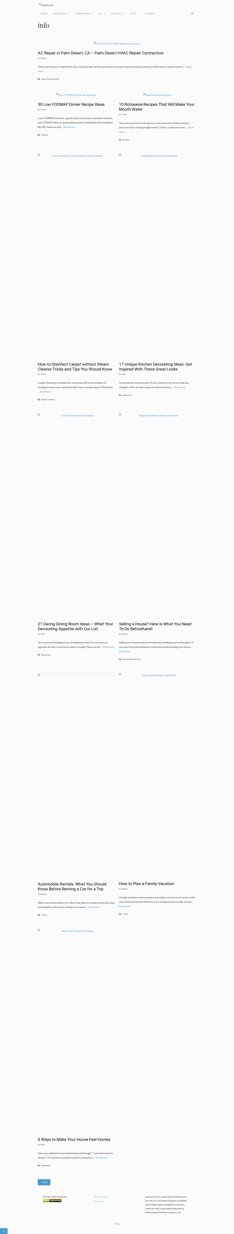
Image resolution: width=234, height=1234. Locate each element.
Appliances (59, 13)
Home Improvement (50, 79)
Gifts (133, 13)
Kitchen (116, 13)
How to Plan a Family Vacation (146, 883)
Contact (150, 13)
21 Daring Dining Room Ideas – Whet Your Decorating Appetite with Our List (75, 626)
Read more (69, 126)
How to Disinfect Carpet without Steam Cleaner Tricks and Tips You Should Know (75, 366)
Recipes (125, 139)
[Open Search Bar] (192, 13)
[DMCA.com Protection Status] (52, 1201)
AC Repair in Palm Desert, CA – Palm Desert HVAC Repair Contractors (100, 53)
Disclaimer (99, 1201)
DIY (100, 13)
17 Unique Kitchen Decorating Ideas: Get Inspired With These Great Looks (155, 366)
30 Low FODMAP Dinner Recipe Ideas (71, 104)
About (44, 13)
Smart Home (82, 13)
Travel (44, 915)
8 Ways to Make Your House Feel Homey (74, 1139)
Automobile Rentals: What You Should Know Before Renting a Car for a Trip (72, 886)
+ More (44, 1182)
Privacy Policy (101, 1196)
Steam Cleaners (48, 399)
